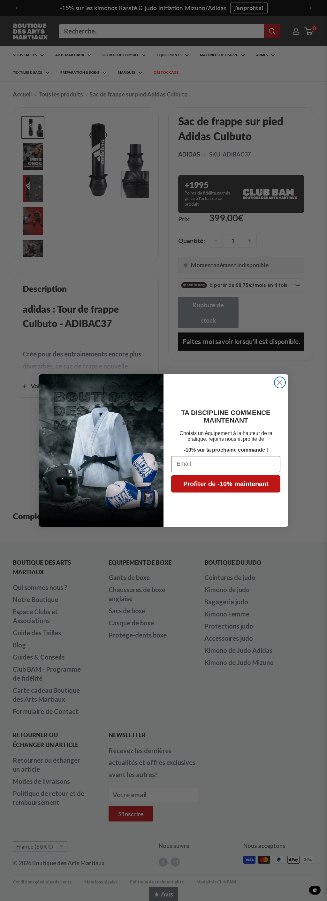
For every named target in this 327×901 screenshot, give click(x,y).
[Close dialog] (279, 382)
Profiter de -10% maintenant (226, 483)
